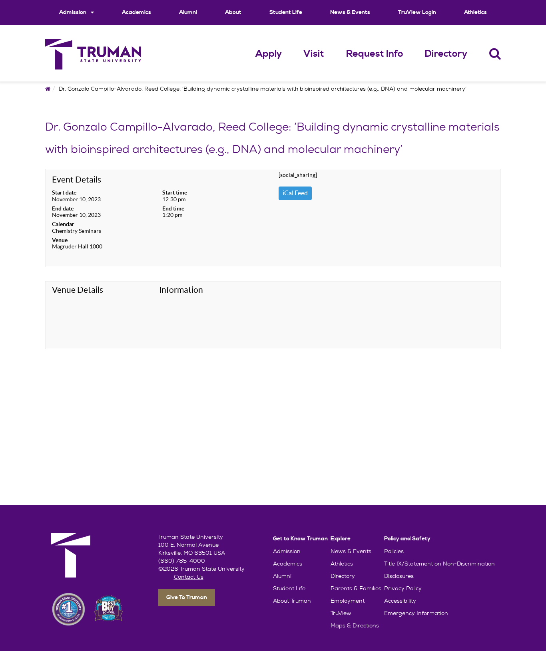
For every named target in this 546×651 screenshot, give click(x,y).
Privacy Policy (403, 588)
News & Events (350, 12)
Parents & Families (356, 588)
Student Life (285, 12)
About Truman (292, 600)
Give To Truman (186, 597)
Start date (64, 192)
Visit (313, 54)
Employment (348, 600)
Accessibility (400, 600)
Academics (136, 12)
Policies (394, 551)
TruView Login (417, 12)
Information (181, 289)
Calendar (63, 224)
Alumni (188, 12)
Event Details (76, 179)
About (233, 12)
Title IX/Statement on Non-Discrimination (439, 563)
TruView (341, 613)
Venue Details (77, 289)
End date (63, 208)
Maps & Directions (355, 625)
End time (173, 208)
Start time (174, 192)
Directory (446, 54)
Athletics (475, 12)
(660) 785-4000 (181, 560)
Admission (73, 12)
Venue (60, 240)
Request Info (374, 54)
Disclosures (399, 576)
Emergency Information (416, 613)
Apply (268, 54)
